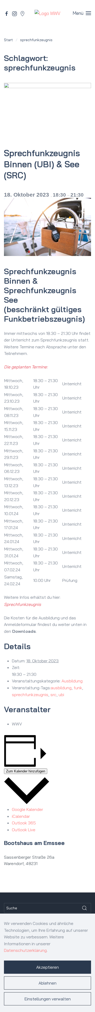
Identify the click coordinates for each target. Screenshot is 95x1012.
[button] (82, 13)
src (53, 694)
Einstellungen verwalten (48, 998)
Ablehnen (47, 983)
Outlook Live (23, 829)
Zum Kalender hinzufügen (25, 771)
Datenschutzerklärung (25, 950)
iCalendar (21, 816)
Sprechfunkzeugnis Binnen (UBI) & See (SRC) (42, 164)
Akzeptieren (47, 967)
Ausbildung (72, 680)
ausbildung (61, 687)
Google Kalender (27, 809)
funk (78, 687)
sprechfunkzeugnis (30, 694)
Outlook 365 (24, 822)
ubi (61, 694)
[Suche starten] (84, 908)
